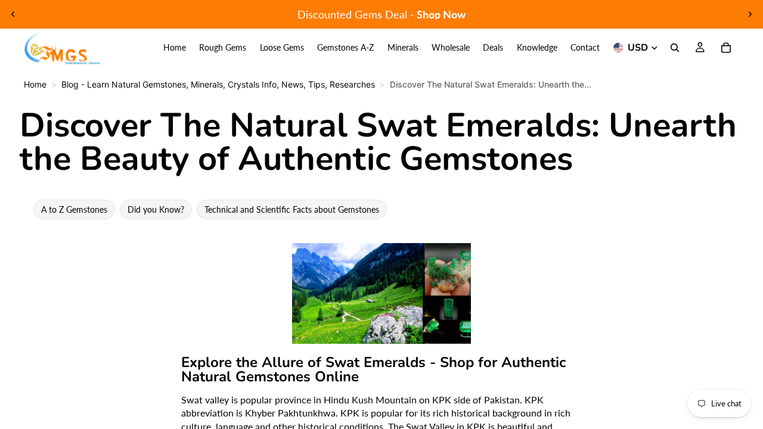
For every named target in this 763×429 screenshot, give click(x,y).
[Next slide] (750, 14)
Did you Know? (156, 209)
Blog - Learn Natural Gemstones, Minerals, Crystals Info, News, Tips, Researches (218, 84)
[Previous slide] (13, 14)
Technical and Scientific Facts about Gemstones (291, 209)
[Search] (675, 48)
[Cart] (726, 48)
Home (35, 84)
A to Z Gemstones (74, 209)
